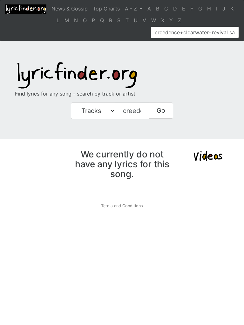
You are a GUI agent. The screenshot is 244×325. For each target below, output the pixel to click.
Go (161, 110)
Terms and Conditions (122, 205)
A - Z (132, 8)
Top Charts (106, 8)
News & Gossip (69, 8)
